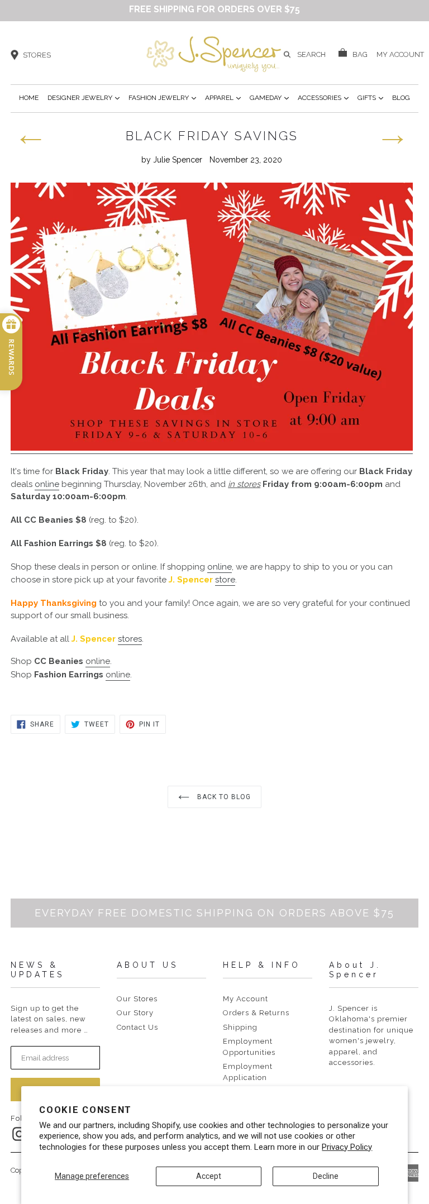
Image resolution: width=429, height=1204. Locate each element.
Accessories (323, 97)
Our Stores (137, 999)
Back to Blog (222, 797)
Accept (208, 1176)
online (47, 484)
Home (29, 98)
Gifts (370, 97)
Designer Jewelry (83, 97)
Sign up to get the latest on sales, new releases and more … (49, 1019)
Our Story (135, 1013)
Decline (326, 1176)
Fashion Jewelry (162, 97)
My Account (245, 999)
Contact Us (137, 1027)
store (225, 580)
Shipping (240, 1027)
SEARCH (311, 54)
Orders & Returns (256, 1013)
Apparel (223, 97)
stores (130, 639)
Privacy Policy (347, 1147)
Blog (401, 98)
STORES (37, 55)
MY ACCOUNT (400, 54)
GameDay (269, 97)
